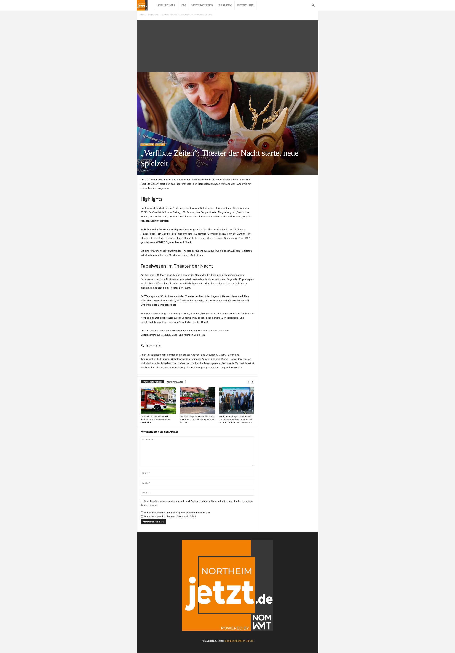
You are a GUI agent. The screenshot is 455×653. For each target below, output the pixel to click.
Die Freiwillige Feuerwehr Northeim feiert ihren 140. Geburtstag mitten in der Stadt (197, 419)
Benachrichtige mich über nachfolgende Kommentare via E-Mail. (177, 512)
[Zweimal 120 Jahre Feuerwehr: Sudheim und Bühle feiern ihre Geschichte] (158, 400)
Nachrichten (153, 14)
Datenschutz (245, 5)
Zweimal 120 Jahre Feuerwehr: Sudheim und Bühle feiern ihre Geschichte (155, 419)
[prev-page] (248, 382)
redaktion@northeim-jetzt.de (238, 641)
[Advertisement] (227, 45)
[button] (313, 5)
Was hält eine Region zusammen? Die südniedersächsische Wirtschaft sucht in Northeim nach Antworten (236, 419)
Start (142, 14)
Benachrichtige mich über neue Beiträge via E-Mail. (170, 516)
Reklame (160, 144)
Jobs (183, 5)
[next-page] (252, 382)
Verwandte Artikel (152, 381)
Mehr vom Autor (175, 381)
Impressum (225, 5)
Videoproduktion (202, 5)
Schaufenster (166, 5)
